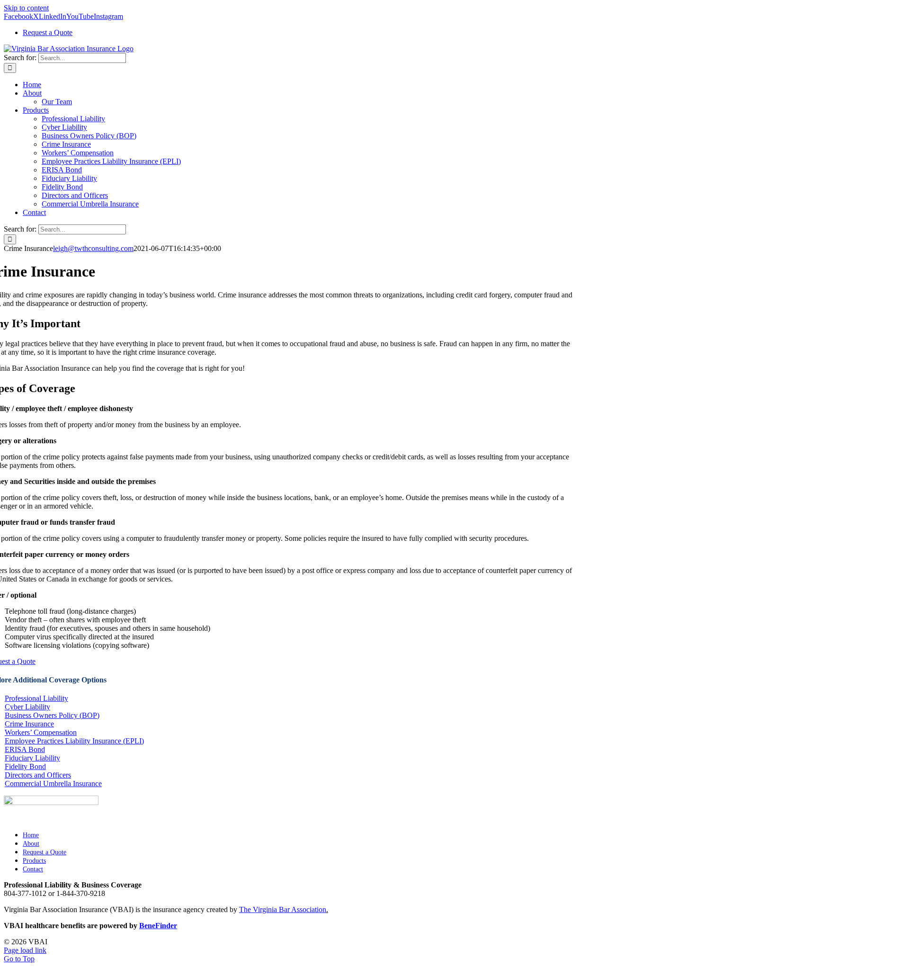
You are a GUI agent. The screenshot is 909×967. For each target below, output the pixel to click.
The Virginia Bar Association (282, 909)
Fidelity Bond (25, 766)
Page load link (25, 950)
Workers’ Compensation (41, 732)
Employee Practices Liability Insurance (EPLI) (74, 741)
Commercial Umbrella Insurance (53, 783)
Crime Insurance (29, 724)
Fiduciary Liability (32, 758)
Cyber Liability (27, 707)
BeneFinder (158, 926)
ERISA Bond (25, 749)
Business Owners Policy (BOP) (52, 715)
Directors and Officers (38, 775)
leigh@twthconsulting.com (93, 248)
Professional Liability (36, 698)
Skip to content (26, 8)
